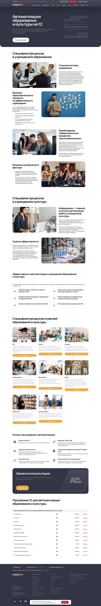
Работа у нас (54, 579)
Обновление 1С (35, 583)
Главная (14, 8)
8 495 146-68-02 (31, 567)
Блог (52, 581)
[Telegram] (20, 601)
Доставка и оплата (55, 590)
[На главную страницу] (18, 575)
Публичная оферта (74, 580)
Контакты (53, 583)
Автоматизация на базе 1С (38, 588)
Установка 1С (35, 576)
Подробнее (24, 355)
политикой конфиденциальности (48, 603)
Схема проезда (45, 570)
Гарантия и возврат (55, 593)
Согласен (64, 602)
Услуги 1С (20, 8)
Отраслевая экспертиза (37, 595)
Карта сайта (73, 582)
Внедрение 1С (35, 590)
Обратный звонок (41, 567)
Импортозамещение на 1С (38, 593)
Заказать (22, 488)
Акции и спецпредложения (57, 588)
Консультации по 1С (36, 579)
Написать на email (64, 1)
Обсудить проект (21, 40)
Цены (52, 586)
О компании (53, 574)
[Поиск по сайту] (87, 5)
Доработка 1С (35, 586)
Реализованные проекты (56, 576)
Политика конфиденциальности (77, 578)
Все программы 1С (36, 574)
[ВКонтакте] (15, 601)
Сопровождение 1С (36, 581)
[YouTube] (25, 601)
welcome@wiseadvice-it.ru (56, 567)
